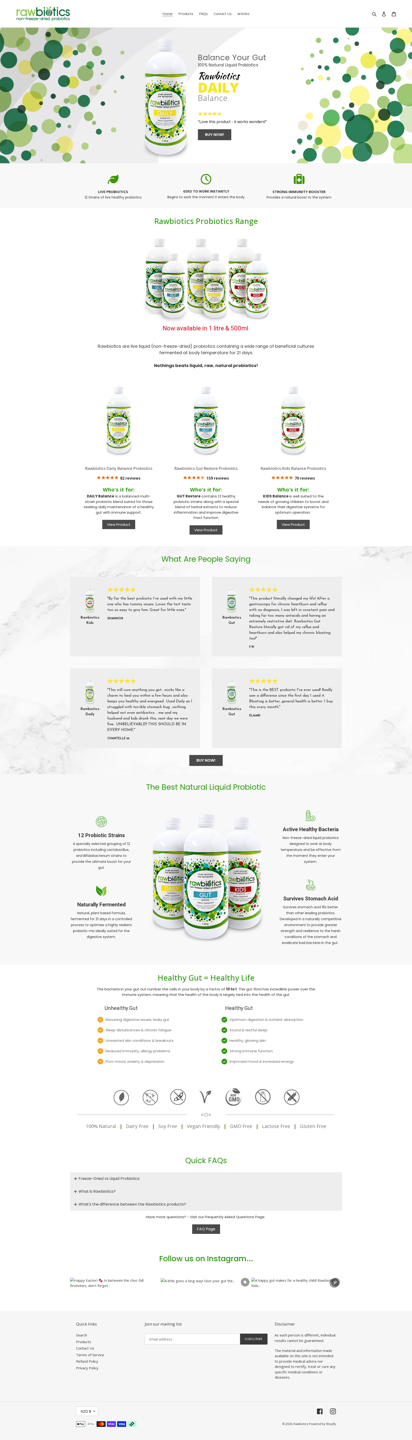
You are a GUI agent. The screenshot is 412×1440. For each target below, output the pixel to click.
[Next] (334, 1283)
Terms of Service (90, 1354)
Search (81, 1335)
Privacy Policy (87, 1368)
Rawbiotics (301, 1424)
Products (83, 1341)
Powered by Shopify (322, 1424)
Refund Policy (87, 1361)
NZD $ (86, 1411)
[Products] (206, 277)
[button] (115, 1283)
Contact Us (85, 1348)
